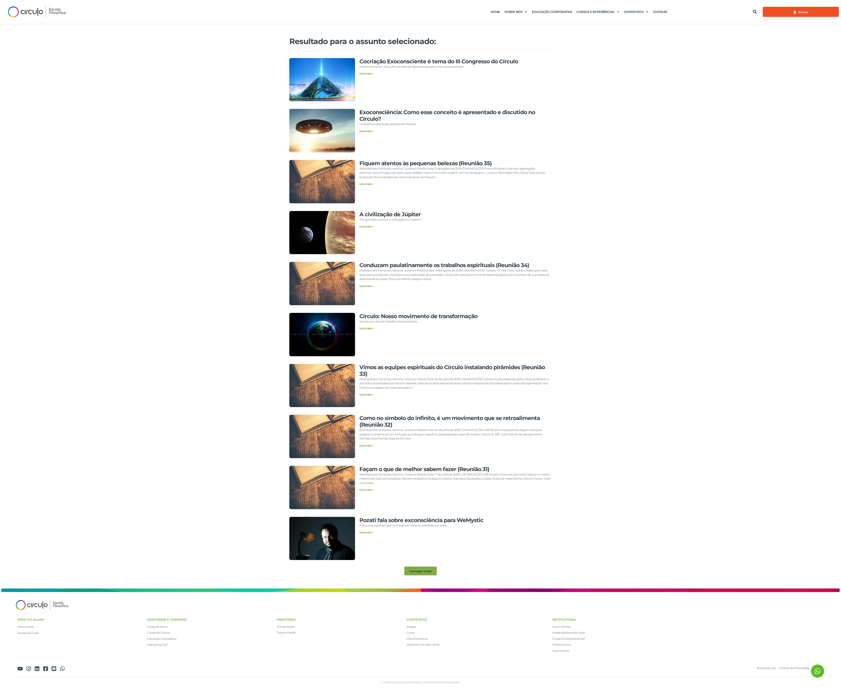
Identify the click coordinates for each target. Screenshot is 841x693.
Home (495, 12)
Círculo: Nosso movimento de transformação (418, 316)
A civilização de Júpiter (390, 214)
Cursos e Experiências (595, 12)
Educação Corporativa (552, 12)
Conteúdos (634, 12)
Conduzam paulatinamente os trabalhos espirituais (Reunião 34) (444, 265)
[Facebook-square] (45, 668)
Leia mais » (366, 73)
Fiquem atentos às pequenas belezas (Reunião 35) (425, 163)
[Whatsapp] (62, 668)
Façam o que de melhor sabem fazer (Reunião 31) (424, 469)
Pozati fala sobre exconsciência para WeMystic (421, 520)
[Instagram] (28, 668)
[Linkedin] (37, 668)
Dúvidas (660, 12)
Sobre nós (513, 12)
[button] (754, 11)
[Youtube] (20, 668)
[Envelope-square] (54, 668)
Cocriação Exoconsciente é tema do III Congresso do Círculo (438, 61)
